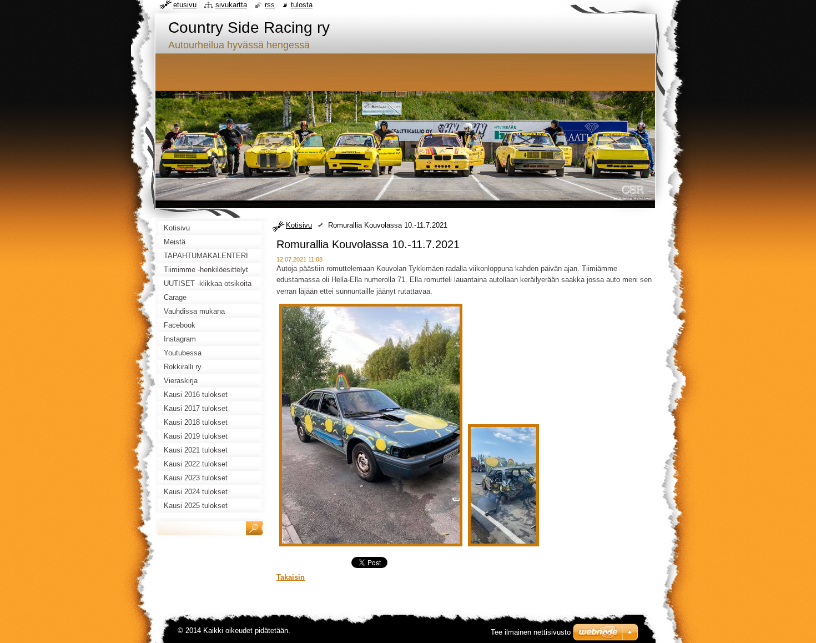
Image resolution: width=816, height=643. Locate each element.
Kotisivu (299, 225)
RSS (270, 5)
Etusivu (185, 5)
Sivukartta (231, 5)
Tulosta (302, 5)
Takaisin (290, 577)
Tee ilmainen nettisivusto (531, 632)
